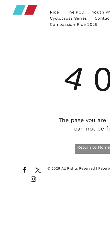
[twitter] (38, 170)
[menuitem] (54, 12)
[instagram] (33, 180)
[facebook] (24, 170)
